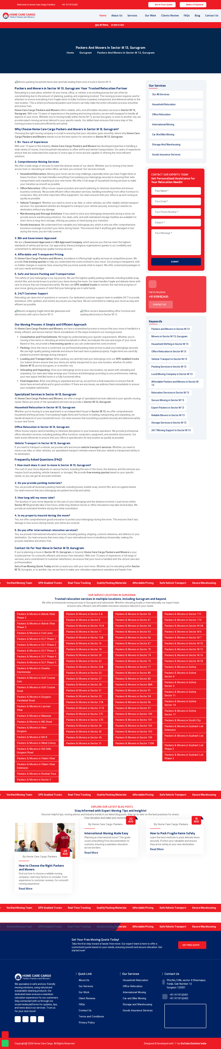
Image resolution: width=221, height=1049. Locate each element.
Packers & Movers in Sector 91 (133, 690)
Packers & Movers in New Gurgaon (31, 729)
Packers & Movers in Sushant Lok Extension (184, 728)
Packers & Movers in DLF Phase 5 (36, 662)
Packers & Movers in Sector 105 (133, 732)
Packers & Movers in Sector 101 (133, 720)
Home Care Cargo (43, 1043)
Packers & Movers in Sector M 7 (183, 637)
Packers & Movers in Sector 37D (84, 720)
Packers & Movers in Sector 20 (84, 655)
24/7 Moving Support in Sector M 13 (171, 430)
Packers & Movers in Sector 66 (133, 637)
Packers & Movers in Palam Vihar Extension (36, 766)
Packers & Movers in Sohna (180, 667)
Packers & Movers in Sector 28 (84, 684)
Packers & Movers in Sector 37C (84, 714)
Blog (197, 15)
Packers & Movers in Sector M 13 (184, 649)
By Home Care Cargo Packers (40, 856)
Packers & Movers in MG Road (34, 722)
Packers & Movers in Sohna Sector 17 (180, 712)
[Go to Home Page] (33, 977)
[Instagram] (33, 1019)
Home (102, 15)
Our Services (85, 986)
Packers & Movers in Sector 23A (84, 667)
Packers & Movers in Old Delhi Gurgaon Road (34, 750)
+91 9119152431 (70, 4)
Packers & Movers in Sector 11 (84, 632)
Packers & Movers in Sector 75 (133, 661)
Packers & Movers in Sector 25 (84, 673)
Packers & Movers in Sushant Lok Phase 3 (184, 756)
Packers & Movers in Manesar (34, 716)
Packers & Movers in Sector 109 (133, 737)
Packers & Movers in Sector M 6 (183, 632)
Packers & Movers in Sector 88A (133, 684)
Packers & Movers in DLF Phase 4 (36, 656)
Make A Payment (194, 4)
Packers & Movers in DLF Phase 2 (36, 645)
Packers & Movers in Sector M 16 (184, 655)
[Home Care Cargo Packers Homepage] (19, 15)
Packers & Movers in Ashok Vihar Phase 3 (36, 625)
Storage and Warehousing (166, 144)
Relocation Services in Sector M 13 (170, 392)
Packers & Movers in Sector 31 (84, 690)
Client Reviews (86, 998)
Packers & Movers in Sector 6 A (84, 614)
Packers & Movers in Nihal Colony (36, 743)
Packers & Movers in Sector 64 (133, 626)
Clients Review (170, 15)
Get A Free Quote (163, 4)
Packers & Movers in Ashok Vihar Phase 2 (36, 616)
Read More (26, 889)
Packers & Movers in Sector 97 (133, 708)
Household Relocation (164, 104)
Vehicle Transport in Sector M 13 (169, 359)
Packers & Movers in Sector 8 (83, 620)
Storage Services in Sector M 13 (168, 423)
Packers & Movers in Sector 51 (84, 743)
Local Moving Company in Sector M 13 (172, 374)
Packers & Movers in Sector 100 (133, 714)
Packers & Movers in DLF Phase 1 (36, 639)
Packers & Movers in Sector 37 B (85, 708)
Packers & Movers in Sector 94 (133, 696)
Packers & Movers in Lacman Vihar (34, 708)
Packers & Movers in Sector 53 (133, 614)
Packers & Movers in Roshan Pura (36, 774)
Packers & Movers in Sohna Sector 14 (180, 703)
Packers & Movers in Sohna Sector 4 (180, 674)
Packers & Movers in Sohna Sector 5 (180, 684)
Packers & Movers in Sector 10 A (85, 626)
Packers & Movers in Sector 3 (34, 780)
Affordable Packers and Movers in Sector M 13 (174, 383)
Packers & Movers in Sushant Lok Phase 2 (184, 747)
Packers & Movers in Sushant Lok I (184, 737)
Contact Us (211, 15)
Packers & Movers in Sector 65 (133, 632)
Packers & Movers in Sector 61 (133, 620)
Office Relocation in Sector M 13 (168, 351)
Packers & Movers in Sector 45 (84, 737)
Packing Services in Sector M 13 (168, 367)
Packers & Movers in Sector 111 (183, 614)
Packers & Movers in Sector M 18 (184, 661)
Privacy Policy (86, 1022)
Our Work (150, 15)
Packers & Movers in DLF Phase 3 (36, 651)
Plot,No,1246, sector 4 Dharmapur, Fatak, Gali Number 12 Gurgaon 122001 (186, 983)
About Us (116, 15)
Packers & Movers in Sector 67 (133, 643)
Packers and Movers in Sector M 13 (170, 329)
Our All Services (160, 94)
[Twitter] (25, 1019)
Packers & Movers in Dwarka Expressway (33, 670)
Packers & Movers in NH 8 (32, 737)
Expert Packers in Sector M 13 (167, 408)
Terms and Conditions (91, 1016)
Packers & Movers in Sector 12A (84, 637)
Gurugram (85, 53)
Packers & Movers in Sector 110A (134, 743)
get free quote (191, 945)
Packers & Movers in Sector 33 (84, 696)
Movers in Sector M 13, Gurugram (169, 336)
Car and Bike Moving (163, 134)
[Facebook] (18, 1019)
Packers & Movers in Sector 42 (84, 732)
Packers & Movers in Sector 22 (84, 661)
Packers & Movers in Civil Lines (35, 633)
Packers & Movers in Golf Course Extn (36, 679)
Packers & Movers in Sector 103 (133, 726)
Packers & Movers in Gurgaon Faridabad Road (34, 698)
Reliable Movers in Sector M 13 (168, 415)
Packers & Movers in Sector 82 (133, 679)
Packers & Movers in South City (183, 720)
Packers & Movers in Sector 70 (133, 649)
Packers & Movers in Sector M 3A (184, 626)
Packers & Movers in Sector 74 (133, 655)
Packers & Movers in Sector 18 (84, 649)
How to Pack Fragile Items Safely (172, 833)
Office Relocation (161, 114)
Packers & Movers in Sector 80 (133, 673)
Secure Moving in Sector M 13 (167, 400)
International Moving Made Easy (106, 833)
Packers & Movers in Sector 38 (84, 726)
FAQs (187, 15)
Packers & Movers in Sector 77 (133, 667)
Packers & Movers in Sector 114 (183, 620)
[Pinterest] (41, 1019)
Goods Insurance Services (166, 154)
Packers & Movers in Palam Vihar (36, 758)
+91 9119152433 (179, 998)
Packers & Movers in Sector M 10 (184, 643)
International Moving (163, 124)
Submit (175, 261)
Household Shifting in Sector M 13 (169, 344)
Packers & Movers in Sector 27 (84, 679)
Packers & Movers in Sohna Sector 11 (180, 693)
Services (132, 15)
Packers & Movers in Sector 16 (84, 643)
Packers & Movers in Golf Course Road (36, 689)
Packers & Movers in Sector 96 (133, 702)
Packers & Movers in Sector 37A (84, 702)
